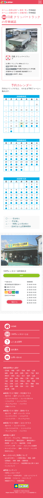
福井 (28, 376)
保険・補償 (16, 461)
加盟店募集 (20, 481)
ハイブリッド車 (10, 446)
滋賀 (32, 378)
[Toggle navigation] (40, 2)
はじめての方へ (10, 458)
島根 (33, 381)
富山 (18, 376)
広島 (11, 384)
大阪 (6, 381)
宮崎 (32, 386)
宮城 (23, 370)
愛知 (21, 378)
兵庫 (11, 381)
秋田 (28, 370)
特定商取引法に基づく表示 (30, 463)
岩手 (18, 370)
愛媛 (32, 384)
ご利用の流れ (21, 458)
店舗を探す (13, 12)
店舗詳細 (23, 12)
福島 (6, 373)
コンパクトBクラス (26, 398)
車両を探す (13, 10)
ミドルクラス (9, 401)
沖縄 (12, 389)
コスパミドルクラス (11, 428)
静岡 (16, 378)
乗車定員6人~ (31, 440)
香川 (27, 384)
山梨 (33, 376)
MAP (21, 275)
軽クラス (8, 396)
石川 (23, 376)
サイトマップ (26, 478)
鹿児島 (7, 389)
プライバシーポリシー (12, 463)
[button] (8, 40)
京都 (37, 378)
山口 (16, 384)
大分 (27, 386)
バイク (19, 446)
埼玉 (27, 373)
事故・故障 (31, 458)
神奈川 (7, 376)
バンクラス (23, 404)
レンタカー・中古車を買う (13, 475)
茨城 (11, 373)
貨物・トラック (24, 448)
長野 (6, 378)
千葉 (32, 373)
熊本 (21, 386)
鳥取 (28, 381)
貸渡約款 (25, 461)
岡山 (6, 384)
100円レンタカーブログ (12, 473)
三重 (27, 378)
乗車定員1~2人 (27, 438)
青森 (12, 370)
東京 (37, 373)
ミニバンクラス (21, 401)
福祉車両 (22, 443)
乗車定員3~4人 (9, 440)
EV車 (29, 443)
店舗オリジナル (10, 406)
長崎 (16, 386)
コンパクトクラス (11, 416)
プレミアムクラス (11, 404)
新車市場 (8, 478)
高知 (37, 384)
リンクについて (10, 466)
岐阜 (11, 378)
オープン (14, 443)
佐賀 (11, 386)
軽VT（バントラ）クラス (21, 396)
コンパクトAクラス (11, 398)
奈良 (16, 381)
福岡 (6, 386)
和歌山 (22, 381)
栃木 (16, 373)
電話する (14, 302)
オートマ (8, 438)
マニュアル (16, 438)
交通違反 (8, 461)
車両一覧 (23, 10)
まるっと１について (30, 475)
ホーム (4, 10)
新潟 (12, 376)
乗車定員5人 (21, 440)
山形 (33, 370)
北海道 (7, 370)
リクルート (16, 478)
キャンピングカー (10, 448)
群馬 (21, 373)
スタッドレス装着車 (30, 446)
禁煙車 (7, 443)
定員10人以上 (9, 451)
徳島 (21, 384)
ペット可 (34, 448)
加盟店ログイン (10, 481)
